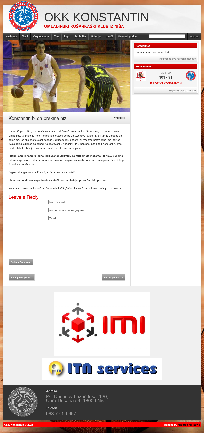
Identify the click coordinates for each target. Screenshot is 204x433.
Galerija (96, 36)
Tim (56, 36)
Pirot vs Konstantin (166, 83)
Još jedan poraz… (22, 277)
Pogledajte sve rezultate (182, 90)
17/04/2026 (165, 73)
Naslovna (11, 36)
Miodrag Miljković (189, 424)
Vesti (25, 36)
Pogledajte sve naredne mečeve (177, 58)
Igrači (109, 36)
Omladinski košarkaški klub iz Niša (84, 26)
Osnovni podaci (127, 36)
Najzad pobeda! (113, 277)
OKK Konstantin (96, 17)
